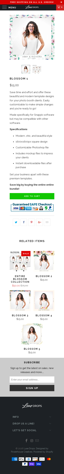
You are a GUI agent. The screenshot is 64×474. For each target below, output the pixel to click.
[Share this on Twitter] (16, 222)
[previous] (12, 37)
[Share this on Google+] (39, 222)
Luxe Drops (29, 448)
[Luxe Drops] (32, 7)
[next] (51, 37)
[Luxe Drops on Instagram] (32, 441)
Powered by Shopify (43, 452)
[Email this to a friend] (47, 222)
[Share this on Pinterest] (31, 222)
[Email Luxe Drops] (37, 441)
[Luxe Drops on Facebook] (26, 441)
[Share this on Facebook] (24, 222)
